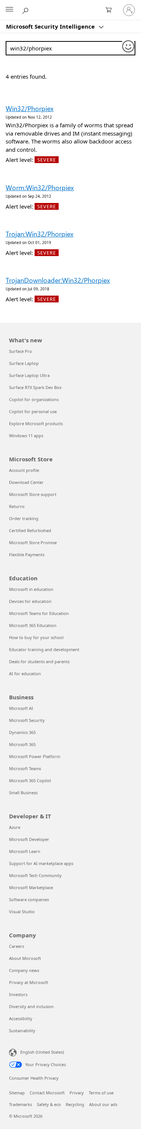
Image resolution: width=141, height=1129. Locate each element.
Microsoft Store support (32, 494)
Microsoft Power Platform (34, 756)
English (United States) (42, 1052)
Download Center (26, 482)
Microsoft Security (27, 720)
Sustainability (22, 1030)
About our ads (103, 1104)
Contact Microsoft (47, 1092)
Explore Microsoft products (36, 423)
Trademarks (20, 1104)
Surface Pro (20, 351)
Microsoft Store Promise (33, 542)
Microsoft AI (21, 708)
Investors (18, 994)
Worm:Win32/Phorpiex (40, 187)
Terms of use (101, 1092)
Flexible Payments (26, 554)
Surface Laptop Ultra (29, 375)
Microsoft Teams (25, 768)
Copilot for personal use (33, 411)
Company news (24, 970)
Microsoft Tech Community (35, 875)
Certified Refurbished (30, 530)
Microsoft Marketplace (31, 887)
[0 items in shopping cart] (111, 10)
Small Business (23, 792)
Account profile (24, 470)
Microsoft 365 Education (32, 625)
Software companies (29, 899)
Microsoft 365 (22, 744)
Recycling (75, 1104)
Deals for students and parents (39, 661)
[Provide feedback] (128, 47)
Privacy (77, 1092)
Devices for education (30, 601)
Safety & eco (49, 1104)
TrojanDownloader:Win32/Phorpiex (58, 280)
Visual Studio (22, 911)
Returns (16, 506)
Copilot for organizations (34, 399)
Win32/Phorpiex (29, 108)
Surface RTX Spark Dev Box (35, 387)
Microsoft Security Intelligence (51, 26)
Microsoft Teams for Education (39, 613)
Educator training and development (44, 649)
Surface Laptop (24, 363)
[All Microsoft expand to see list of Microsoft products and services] (9, 10)
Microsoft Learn (24, 851)
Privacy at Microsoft (28, 982)
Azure (14, 827)
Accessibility (20, 1018)
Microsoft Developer (29, 839)
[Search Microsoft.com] (26, 10)
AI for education (25, 673)
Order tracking (23, 518)
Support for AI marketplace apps (41, 863)
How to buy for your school (36, 637)
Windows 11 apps (26, 435)
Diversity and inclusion (31, 1006)
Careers (16, 946)
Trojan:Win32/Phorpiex (39, 233)
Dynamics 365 (22, 732)
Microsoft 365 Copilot (30, 780)
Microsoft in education (31, 589)
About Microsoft (25, 958)
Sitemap (17, 1092)
